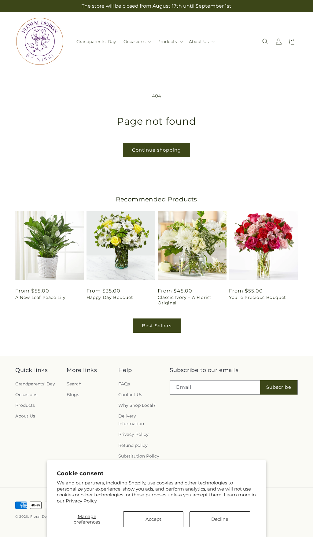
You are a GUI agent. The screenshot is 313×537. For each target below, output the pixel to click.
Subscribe (278, 387)
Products (25, 405)
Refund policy (133, 445)
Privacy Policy (81, 501)
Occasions (26, 394)
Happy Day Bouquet (110, 297)
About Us (25, 416)
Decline (219, 519)
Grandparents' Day (35, 384)
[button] (137, 41)
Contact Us (130, 394)
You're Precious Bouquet (257, 297)
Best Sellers (156, 326)
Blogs (73, 394)
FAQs (124, 384)
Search (74, 384)
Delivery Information (131, 419)
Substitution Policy (138, 456)
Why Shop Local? (137, 405)
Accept (153, 519)
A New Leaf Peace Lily (40, 297)
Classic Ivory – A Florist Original (185, 300)
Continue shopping (156, 150)
